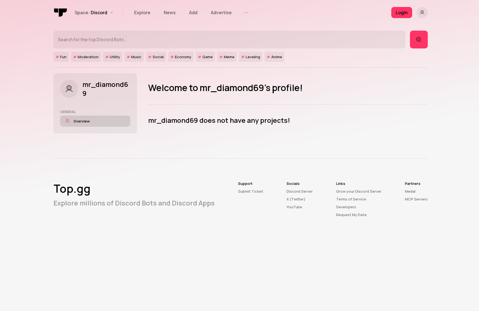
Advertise (221, 12)
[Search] (419, 39)
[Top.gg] (60, 12)
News (170, 12)
